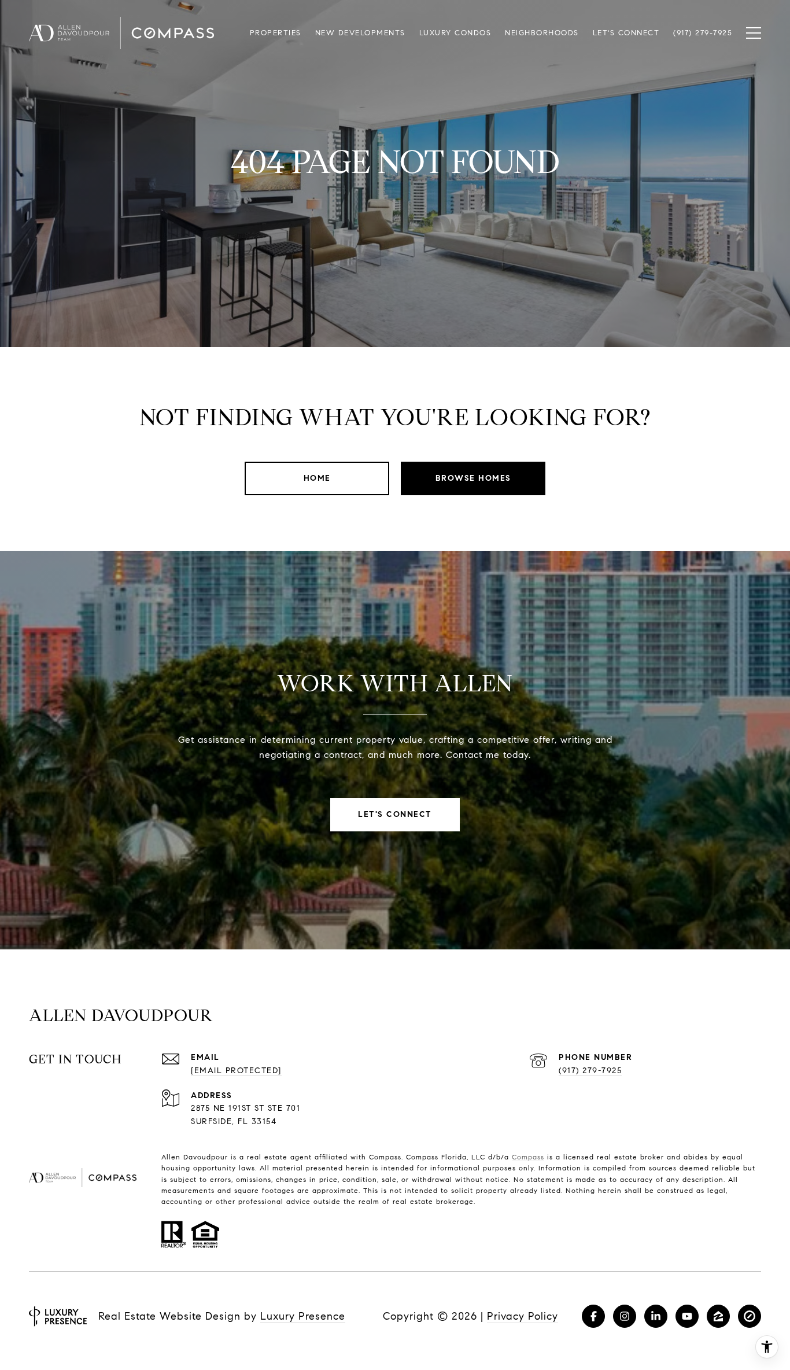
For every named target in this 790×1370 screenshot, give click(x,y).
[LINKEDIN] (655, 1316)
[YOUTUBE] (687, 1316)
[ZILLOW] (718, 1316)
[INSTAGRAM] (624, 1316)
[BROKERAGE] (749, 1316)
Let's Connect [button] (395, 814)
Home (317, 478)
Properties (275, 33)
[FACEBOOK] (593, 1316)
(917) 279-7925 (590, 1071)
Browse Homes (473, 478)
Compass (528, 1156)
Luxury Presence (302, 1316)
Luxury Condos (455, 33)
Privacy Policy (522, 1316)
